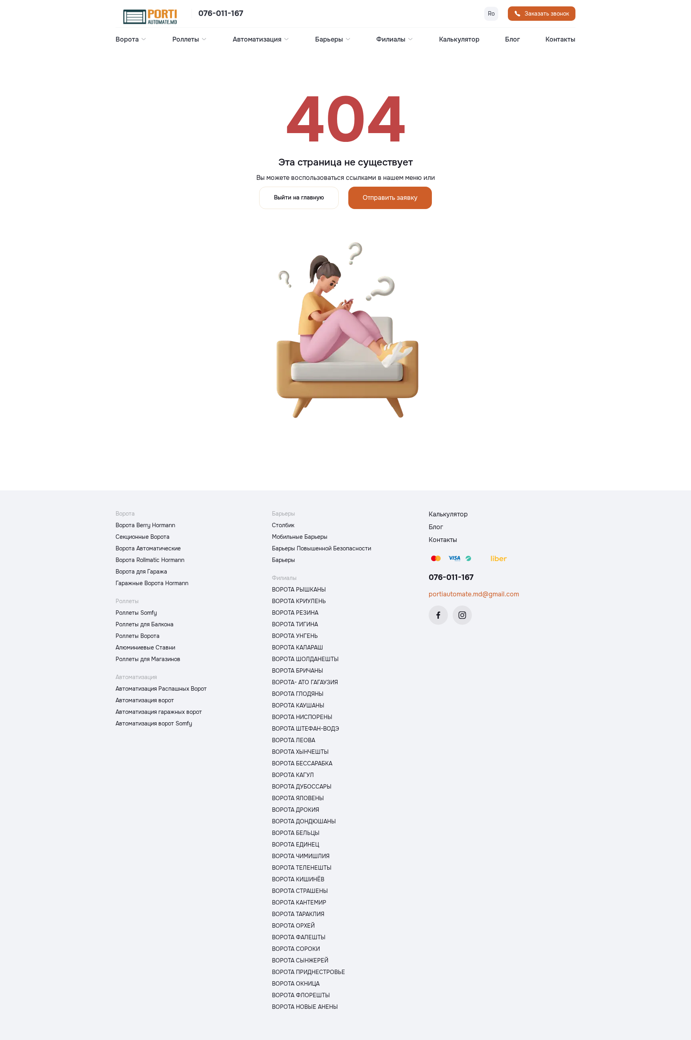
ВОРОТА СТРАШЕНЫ (300, 891)
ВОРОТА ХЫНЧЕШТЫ (300, 751)
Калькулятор (459, 40)
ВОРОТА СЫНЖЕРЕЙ (300, 960)
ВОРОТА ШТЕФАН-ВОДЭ (305, 728)
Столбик (283, 525)
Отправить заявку (390, 197)
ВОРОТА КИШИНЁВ (298, 879)
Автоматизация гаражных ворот (159, 711)
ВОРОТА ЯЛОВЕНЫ (298, 798)
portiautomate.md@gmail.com (474, 594)
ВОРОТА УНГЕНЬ (295, 636)
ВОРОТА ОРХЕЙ (293, 925)
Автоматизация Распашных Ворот (161, 688)
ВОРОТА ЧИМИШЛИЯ (301, 856)
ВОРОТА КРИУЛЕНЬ (299, 601)
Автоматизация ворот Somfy (154, 723)
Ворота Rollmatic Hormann (150, 560)
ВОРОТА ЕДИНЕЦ (295, 844)
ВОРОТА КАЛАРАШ (297, 647)
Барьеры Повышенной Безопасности (321, 548)
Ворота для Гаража (141, 571)
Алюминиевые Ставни (145, 647)
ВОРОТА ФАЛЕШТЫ (299, 937)
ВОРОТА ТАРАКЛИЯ (298, 914)
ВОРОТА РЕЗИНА (295, 612)
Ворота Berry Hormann (145, 525)
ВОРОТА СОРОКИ (296, 948)
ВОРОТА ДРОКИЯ (295, 809)
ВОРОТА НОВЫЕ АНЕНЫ (305, 1006)
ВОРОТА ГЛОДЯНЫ (298, 693)
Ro (491, 13)
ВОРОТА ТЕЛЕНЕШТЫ (302, 867)
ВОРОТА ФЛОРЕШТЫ (301, 995)
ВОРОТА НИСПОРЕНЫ (302, 717)
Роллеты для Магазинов (148, 659)
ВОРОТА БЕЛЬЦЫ (296, 833)
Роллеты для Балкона (145, 624)
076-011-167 (220, 14)
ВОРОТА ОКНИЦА (296, 983)
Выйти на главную (299, 197)
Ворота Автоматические (148, 548)
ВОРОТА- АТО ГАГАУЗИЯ (305, 682)
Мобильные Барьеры (300, 536)
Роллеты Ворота (138, 636)
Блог (512, 40)
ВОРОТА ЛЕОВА (293, 740)
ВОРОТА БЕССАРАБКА (302, 763)
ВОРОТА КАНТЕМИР (299, 902)
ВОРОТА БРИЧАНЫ (297, 670)
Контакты (560, 40)
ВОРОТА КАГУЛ (293, 775)
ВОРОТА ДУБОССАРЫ (302, 786)
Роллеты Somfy (136, 612)
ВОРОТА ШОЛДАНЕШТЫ (305, 659)
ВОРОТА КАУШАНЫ (298, 705)
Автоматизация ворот (145, 700)
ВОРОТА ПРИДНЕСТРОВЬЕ (308, 972)
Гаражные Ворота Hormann (152, 583)
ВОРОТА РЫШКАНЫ (299, 589)
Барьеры (283, 560)
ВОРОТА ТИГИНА (295, 624)
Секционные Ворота (143, 536)
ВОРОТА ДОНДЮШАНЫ (304, 821)
